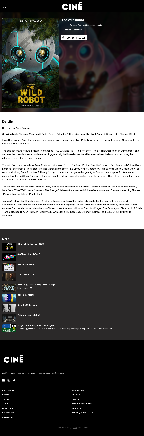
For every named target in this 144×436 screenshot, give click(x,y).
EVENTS (75, 399)
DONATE (5, 395)
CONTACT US (8, 417)
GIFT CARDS (77, 395)
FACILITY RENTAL (79, 408)
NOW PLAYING (8, 390)
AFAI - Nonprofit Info (82, 404)
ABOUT (5, 404)
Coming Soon (78, 390)
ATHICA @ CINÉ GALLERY (82, 413)
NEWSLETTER (8, 413)
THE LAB (5, 399)
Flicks (75, 428)
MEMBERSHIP (7, 408)
